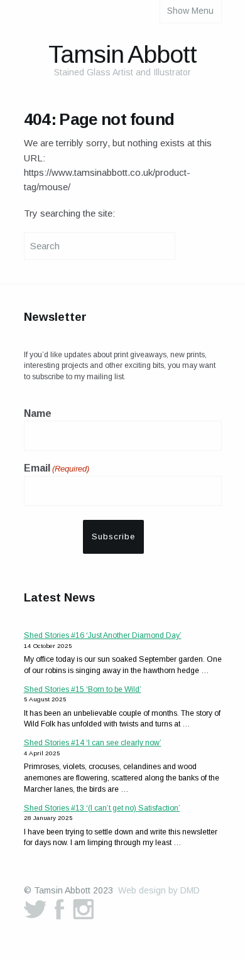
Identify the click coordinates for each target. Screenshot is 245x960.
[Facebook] (60, 909)
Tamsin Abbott (122, 54)
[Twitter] (35, 909)
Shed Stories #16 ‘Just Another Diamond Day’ (103, 635)
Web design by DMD (159, 890)
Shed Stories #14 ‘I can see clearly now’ (92, 742)
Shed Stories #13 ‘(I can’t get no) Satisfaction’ (102, 808)
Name (38, 413)
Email (56, 468)
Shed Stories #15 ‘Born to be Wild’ (82, 689)
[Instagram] (83, 909)
